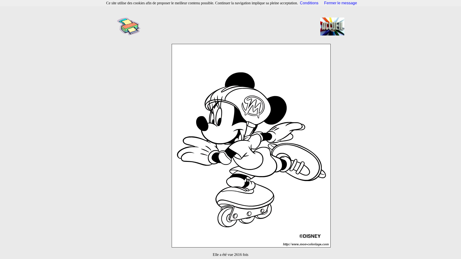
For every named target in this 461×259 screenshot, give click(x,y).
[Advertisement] (232, 26)
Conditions (309, 3)
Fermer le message (340, 3)
